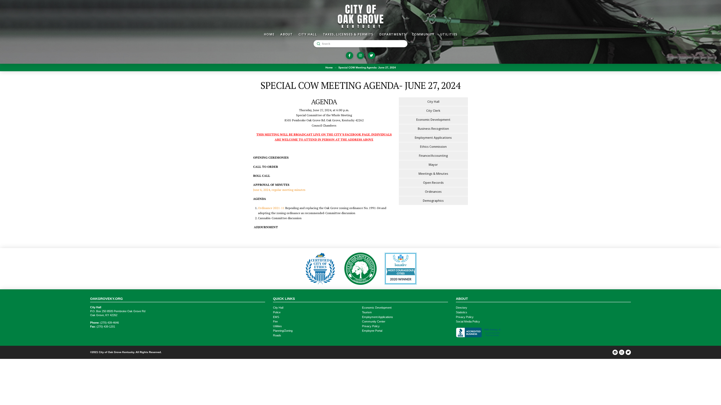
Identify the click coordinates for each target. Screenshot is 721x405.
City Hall (278, 307)
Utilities (277, 326)
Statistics (461, 312)
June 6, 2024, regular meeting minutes (279, 190)
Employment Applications (377, 317)
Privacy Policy (371, 326)
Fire (275, 321)
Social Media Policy (468, 321)
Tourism (367, 312)
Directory (461, 307)
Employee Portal (372, 330)
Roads (277, 335)
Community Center (373, 321)
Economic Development (376, 307)
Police (277, 312)
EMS (276, 317)
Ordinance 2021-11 (271, 208)
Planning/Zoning (283, 330)
